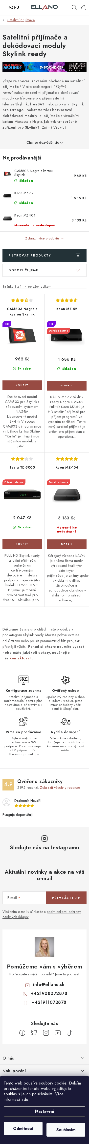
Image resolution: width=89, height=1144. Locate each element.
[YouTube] (58, 1033)
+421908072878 (49, 993)
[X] (34, 1033)
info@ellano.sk (49, 984)
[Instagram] (46, 1033)
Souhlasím (65, 1130)
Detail (67, 544)
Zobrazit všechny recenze (60, 787)
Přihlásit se (66, 897)
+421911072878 (49, 1002)
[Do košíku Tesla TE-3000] (22, 544)
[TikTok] (70, 1033)
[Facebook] (22, 1033)
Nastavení (44, 1111)
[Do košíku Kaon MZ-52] (67, 386)
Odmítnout (23, 1128)
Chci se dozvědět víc (42, 142)
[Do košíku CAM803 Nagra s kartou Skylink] (22, 385)
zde (24, 1099)
